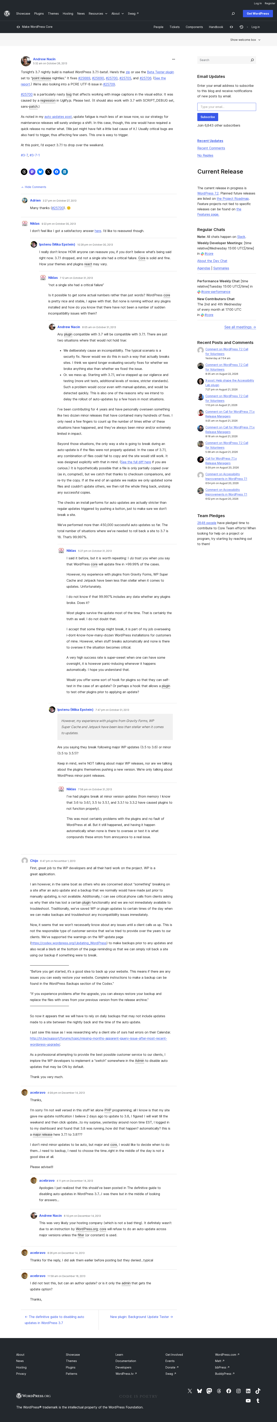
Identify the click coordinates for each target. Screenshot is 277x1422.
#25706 (145, 78)
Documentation (126, 1361)
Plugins (70, 1367)
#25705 (125, 78)
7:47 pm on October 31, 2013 (112, 710)
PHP (107, 1110)
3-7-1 (35, 155)
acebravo (37, 1092)
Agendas (203, 268)
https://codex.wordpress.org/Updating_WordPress (68, 943)
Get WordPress (258, 13)
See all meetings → (240, 327)
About (20, 1354)
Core (141, 258)
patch (33, 106)
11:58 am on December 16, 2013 (66, 1276)
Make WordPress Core (37, 26)
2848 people (206, 523)
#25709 (109, 84)
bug (69, 94)
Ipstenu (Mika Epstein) (57, 244)
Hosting (21, 1367)
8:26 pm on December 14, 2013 (66, 1253)
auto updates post (58, 117)
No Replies (205, 155)
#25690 (98, 78)
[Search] (252, 60)
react (88, 264)
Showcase (73, 1354)
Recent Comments (211, 148)
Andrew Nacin (44, 59)
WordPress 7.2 (208, 193)
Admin (139, 1061)
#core (209, 253)
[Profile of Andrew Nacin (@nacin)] (26, 62)
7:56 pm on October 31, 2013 (95, 789)
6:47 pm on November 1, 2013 (57, 861)
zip (128, 72)
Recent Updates (210, 141)
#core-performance (215, 292)
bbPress (222, 1367)
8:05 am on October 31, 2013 (99, 327)
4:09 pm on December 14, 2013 (66, 1092)
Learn (119, 1354)
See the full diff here (136, 462)
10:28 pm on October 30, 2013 (95, 244)
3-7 (24, 155)
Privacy (21, 1373)
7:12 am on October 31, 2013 (76, 278)
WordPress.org (87, 1229)
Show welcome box (243, 39)
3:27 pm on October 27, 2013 (59, 200)
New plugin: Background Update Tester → (141, 1317)
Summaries (221, 268)
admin (126, 1283)
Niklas (35, 223)
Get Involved (174, 1354)
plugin (68, 334)
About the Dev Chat (212, 261)
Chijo (34, 861)
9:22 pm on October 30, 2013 (59, 223)
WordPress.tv (126, 1373)
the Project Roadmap (233, 199)
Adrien (35, 200)
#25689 (84, 78)
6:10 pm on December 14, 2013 (82, 1216)
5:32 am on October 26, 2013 (50, 63)
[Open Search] (233, 13)
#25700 (112, 78)
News (20, 1361)
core (166, 295)
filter (81, 1235)
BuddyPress (225, 1373)
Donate (172, 1367)
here (98, 231)
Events (170, 1361)
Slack (241, 237)
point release (41, 78)
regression (48, 100)
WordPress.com (227, 1354)
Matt (220, 1361)
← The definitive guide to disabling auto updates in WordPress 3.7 (54, 1320)
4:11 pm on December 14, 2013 (75, 1180)
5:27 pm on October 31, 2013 (95, 551)
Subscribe (208, 117)
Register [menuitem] (270, 3)
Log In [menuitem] (258, 3)
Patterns (71, 1373)
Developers (123, 1367)
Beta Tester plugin (160, 72)
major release (43, 1134)
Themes (71, 1361)
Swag (170, 1373)
